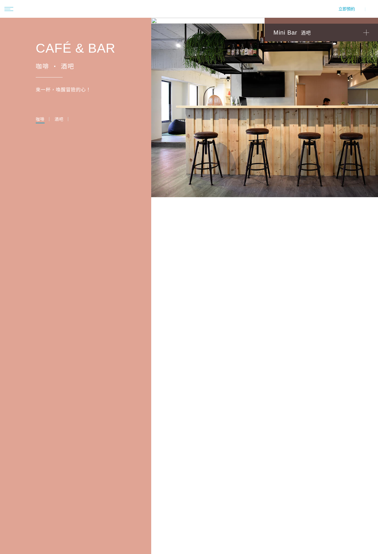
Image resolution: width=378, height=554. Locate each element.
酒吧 (59, 119)
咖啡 (40, 119)
